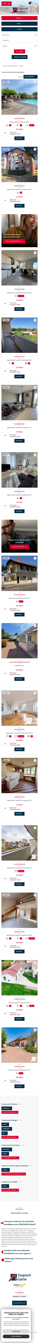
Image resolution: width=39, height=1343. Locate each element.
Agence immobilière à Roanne (10, 66)
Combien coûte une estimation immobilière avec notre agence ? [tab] (17, 1252)
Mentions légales (32, 1332)
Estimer (19, 29)
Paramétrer (16, 1331)
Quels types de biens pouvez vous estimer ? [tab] (19, 1260)
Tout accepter (16, 1336)
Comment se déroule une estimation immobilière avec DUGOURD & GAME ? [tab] (20, 1223)
